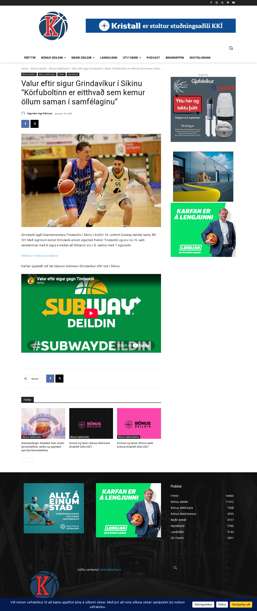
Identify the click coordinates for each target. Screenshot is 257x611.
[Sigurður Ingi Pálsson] (24, 113)
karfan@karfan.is (110, 569)
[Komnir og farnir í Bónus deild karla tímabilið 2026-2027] (91, 423)
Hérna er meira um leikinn (39, 256)
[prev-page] (23, 460)
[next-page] (30, 460)
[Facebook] (211, 3)
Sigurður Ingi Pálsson (39, 113)
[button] (231, 48)
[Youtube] (233, 3)
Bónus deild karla (59, 68)
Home (24, 68)
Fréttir (61, 74)
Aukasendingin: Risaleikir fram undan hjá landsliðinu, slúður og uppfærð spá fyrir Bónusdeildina (42, 447)
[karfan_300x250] (54, 508)
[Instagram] (216, 3)
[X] (222, 3)
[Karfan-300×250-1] (203, 230)
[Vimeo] (227, 3)
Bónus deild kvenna (128, 437)
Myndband (73, 74)
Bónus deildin (39, 68)
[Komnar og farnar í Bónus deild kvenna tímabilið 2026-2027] (139, 423)
